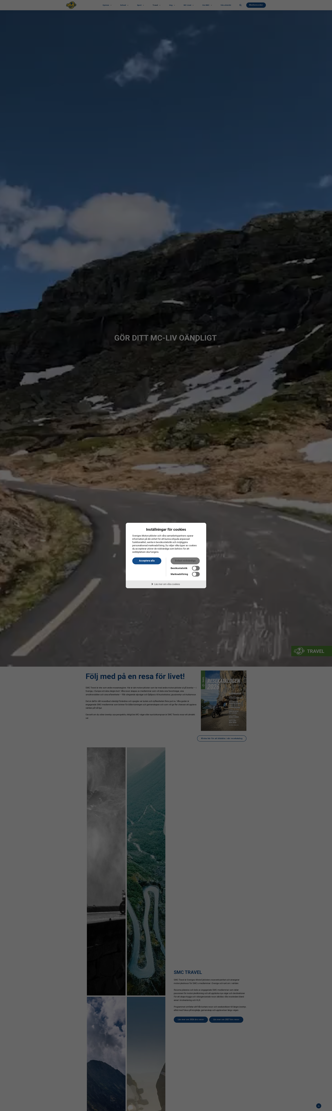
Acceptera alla (147, 560)
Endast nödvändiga (185, 560)
